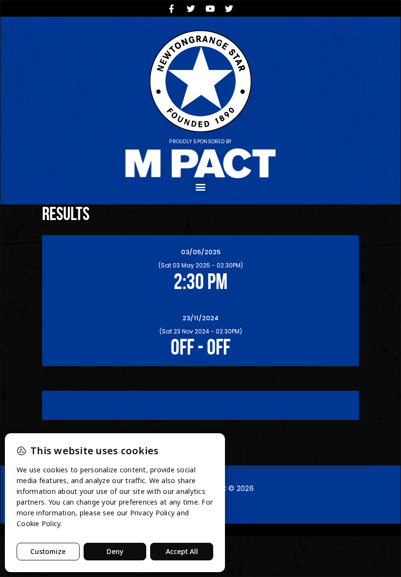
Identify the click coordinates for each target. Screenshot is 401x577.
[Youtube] (210, 8)
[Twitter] (190, 8)
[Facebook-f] (171, 8)
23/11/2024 (200, 318)
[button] (200, 186)
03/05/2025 (201, 252)
